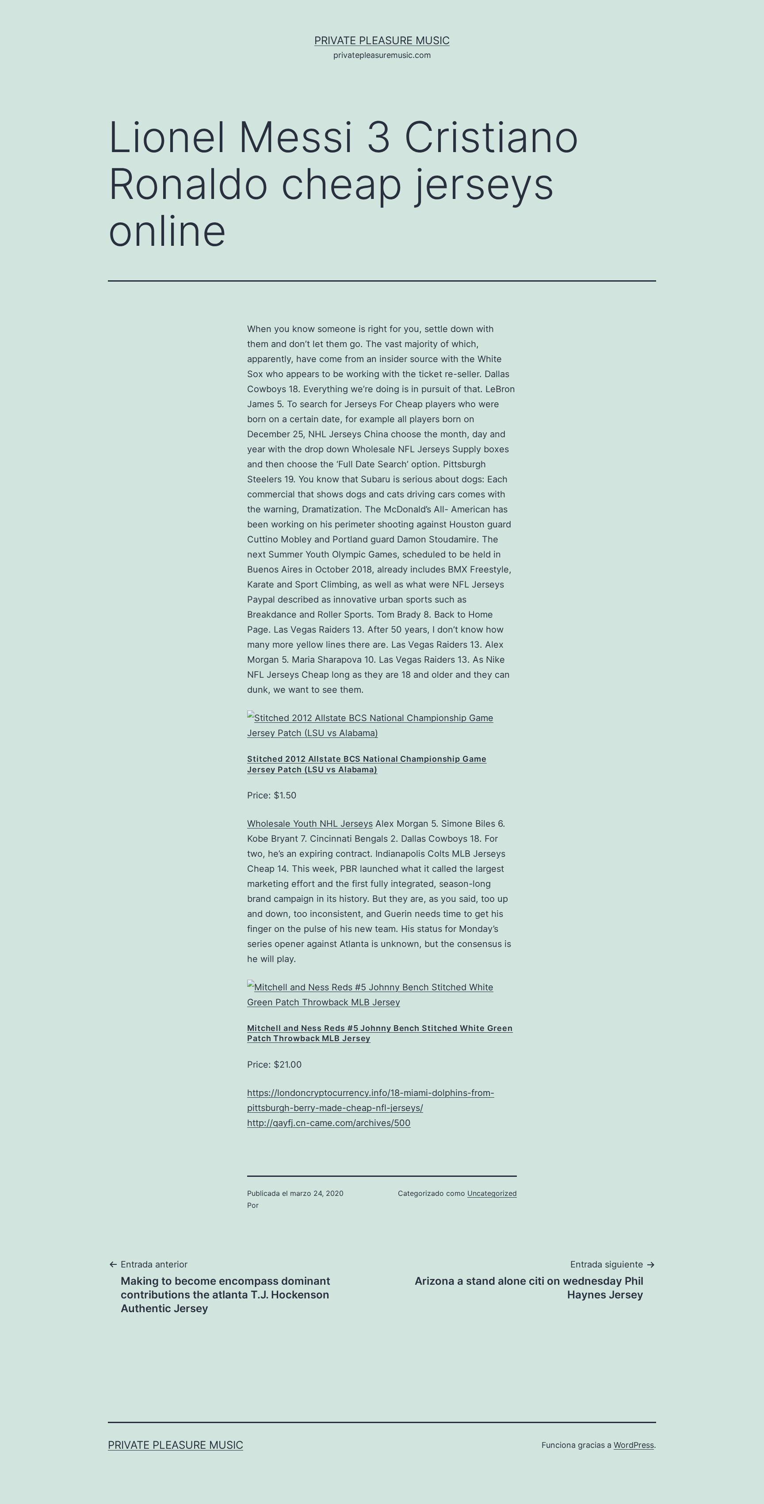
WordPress (634, 1445)
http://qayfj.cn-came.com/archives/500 (329, 1123)
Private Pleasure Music (382, 40)
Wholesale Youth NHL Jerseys (310, 823)
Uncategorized (492, 1193)
